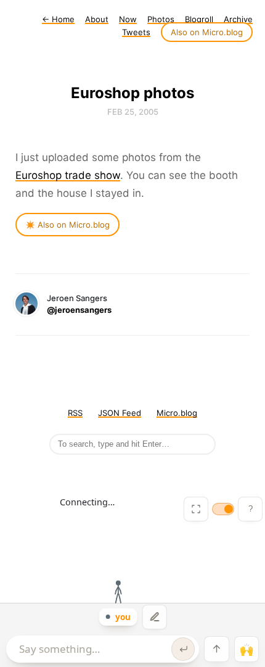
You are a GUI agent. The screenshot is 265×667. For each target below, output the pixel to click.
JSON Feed (119, 413)
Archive (238, 19)
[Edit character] (154, 617)
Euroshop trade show (67, 175)
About (96, 19)
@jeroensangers (79, 310)
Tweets (136, 32)
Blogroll (199, 19)
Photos (160, 19)
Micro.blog (177, 413)
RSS (75, 413)
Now (128, 19)
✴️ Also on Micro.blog (67, 225)
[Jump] (216, 649)
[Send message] (183, 649)
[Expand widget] (196, 509)
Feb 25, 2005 (132, 112)
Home (58, 19)
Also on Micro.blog (207, 32)
